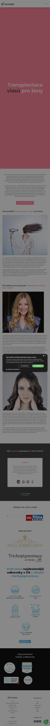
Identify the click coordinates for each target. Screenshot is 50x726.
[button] (13, 369)
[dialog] (24, 363)
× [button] (45, 355)
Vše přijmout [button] (38, 365)
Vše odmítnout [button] (25, 365)
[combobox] (43, 355)
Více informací (30, 362)
